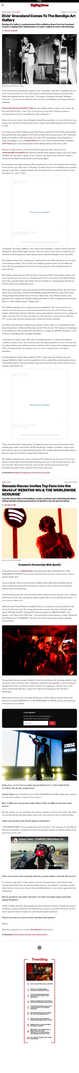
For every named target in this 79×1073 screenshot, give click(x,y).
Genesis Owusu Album (33, 934)
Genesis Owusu (18, 934)
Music (9, 12)
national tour (27, 571)
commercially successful (13, 152)
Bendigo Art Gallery (20, 472)
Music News (16, 12)
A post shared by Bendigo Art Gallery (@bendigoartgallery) (39, 242)
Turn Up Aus (35, 929)
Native (45, 934)
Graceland (46, 472)
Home (4, 12)
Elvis (30, 472)
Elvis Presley (36, 472)
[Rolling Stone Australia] (39, 6)
